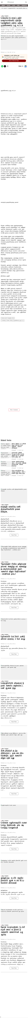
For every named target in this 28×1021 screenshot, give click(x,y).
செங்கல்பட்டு (3, 318)
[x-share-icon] (5, 67)
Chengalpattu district (10, 318)
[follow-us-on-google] (25, 66)
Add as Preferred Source (14, 60)
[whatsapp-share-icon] (2, 67)
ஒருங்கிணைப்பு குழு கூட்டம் (19, 320)
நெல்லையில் (4, 648)
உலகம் (13, 5)
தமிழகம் (3, 5)
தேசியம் (8, 5)
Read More (14, 535)
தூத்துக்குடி (4, 892)
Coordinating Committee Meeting (7, 320)
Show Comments (14, 409)
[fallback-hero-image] (6, 446)
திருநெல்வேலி (5, 523)
